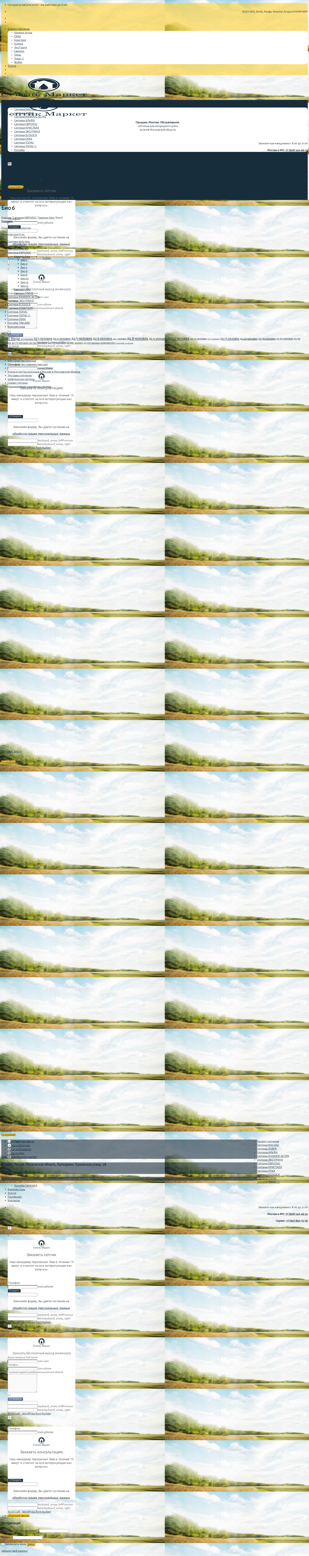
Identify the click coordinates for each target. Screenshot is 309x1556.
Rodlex (18, 62)
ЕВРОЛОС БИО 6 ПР (13, 1124)
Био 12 (24, 282)
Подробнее (8, 762)
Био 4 (24, 263)
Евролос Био (46, 217)
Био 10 (24, 278)
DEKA (17, 36)
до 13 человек (213, 339)
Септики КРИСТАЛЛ (26, 127)
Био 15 (24, 286)
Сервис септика (18, 382)
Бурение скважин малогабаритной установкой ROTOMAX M (45, 353)
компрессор (107, 343)
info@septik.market (24, 1157)
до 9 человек (158, 338)
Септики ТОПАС (24, 142)
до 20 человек (249, 338)
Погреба (19, 150)
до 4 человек (62, 338)
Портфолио (15, 170)
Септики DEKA (23, 138)
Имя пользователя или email (20, 1530)
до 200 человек (74, 343)
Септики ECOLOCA (25, 135)
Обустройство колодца (22, 360)
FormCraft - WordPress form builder (29, 258)
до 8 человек (137, 338)
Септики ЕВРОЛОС (25, 124)
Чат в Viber (18, 1153)
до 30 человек (267, 338)
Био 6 (24, 271)
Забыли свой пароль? (14, 1550)
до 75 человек (20, 342)
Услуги (12, 66)
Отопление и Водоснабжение (26, 357)
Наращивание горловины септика (29, 386)
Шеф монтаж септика (21, 379)
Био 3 (24, 260)
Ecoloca (18, 43)
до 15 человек (229, 338)
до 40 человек (284, 338)
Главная (6, 217)
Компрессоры (16, 155)
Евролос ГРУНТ (23, 293)
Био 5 (24, 267)
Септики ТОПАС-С (25, 146)
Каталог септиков (19, 29)
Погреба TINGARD (19, 323)
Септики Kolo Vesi (25, 109)
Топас (17, 54)
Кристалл (20, 40)
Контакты (14, 178)
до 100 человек (38, 342)
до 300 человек (92, 343)
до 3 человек (42, 338)
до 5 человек (81, 338)
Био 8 (24, 274)
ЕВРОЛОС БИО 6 (11, 751)
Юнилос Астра (23, 32)
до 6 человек (102, 338)
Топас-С (19, 58)
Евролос (19, 51)
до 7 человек (119, 339)
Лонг (5, 338)
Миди (15, 338)
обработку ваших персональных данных (41, 244)
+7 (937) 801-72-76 (297, 156)
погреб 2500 (129, 343)
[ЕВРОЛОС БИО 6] (25, 744)
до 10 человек (179, 338)
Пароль (6, 1537)
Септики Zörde (17, 245)
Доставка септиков (20, 375)
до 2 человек (26, 339)
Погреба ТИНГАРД (25, 1185)
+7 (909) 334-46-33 (297, 150)
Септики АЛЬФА (24, 120)
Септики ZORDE (24, 113)
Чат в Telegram (20, 1145)
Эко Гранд (20, 47)
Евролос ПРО (22, 289)
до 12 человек (198, 338)
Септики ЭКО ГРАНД (27, 131)
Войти (31, 1544)
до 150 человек (57, 342)
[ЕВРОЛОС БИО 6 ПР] (25, 1117)
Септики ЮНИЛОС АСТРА (30, 116)
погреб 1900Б (119, 343)
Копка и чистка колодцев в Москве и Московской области (44, 371)
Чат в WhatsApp (21, 1149)
